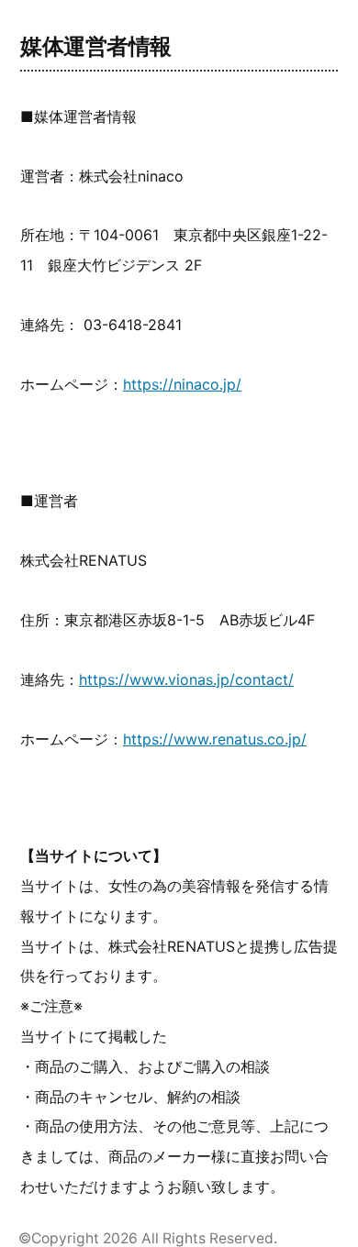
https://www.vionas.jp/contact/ (186, 679)
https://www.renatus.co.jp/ (215, 739)
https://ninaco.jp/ (182, 384)
